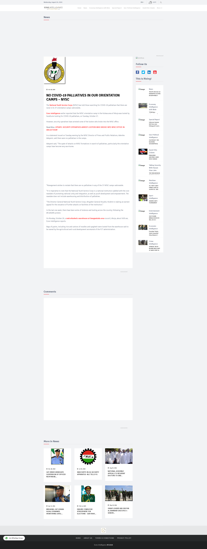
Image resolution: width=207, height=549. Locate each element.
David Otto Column (149, 8)
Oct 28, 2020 (51, 89)
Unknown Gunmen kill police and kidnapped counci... (154, 124)
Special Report (117, 8)
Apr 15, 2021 (51, 506)
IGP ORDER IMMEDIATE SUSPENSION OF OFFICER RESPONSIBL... (56, 474)
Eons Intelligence (100, 545)
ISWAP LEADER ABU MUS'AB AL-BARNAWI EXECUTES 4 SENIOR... (118, 510)
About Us (88, 538)
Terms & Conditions (104, 538)
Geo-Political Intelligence (132, 8)
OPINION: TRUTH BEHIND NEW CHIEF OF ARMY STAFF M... (154, 248)
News (85, 8)
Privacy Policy (124, 538)
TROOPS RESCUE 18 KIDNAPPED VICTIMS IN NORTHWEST (155, 93)
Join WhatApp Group (16, 538)
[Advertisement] (103, 37)
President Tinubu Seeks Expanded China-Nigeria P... (153, 233)
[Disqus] (88, 331)
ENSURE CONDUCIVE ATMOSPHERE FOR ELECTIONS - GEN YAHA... (86, 511)
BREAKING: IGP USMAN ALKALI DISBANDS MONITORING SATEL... (55, 511)
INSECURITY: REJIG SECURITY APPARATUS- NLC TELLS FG (88, 473)
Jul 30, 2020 (82, 469)
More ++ (159, 8)
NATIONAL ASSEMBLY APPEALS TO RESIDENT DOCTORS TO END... (116, 473)
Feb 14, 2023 (82, 506)
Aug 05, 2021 (113, 468)
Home (79, 8)
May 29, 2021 (113, 505)
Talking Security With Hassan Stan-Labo (155, 167)
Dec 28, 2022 (51, 469)
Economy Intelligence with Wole (99, 8)
